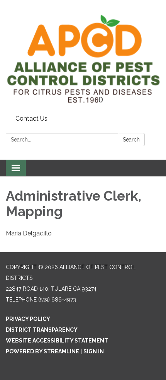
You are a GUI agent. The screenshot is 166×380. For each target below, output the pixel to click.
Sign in (93, 351)
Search (131, 139)
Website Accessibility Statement (57, 340)
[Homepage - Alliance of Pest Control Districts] (83, 56)
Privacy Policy (28, 319)
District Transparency (42, 330)
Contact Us (31, 118)
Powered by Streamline (42, 351)
